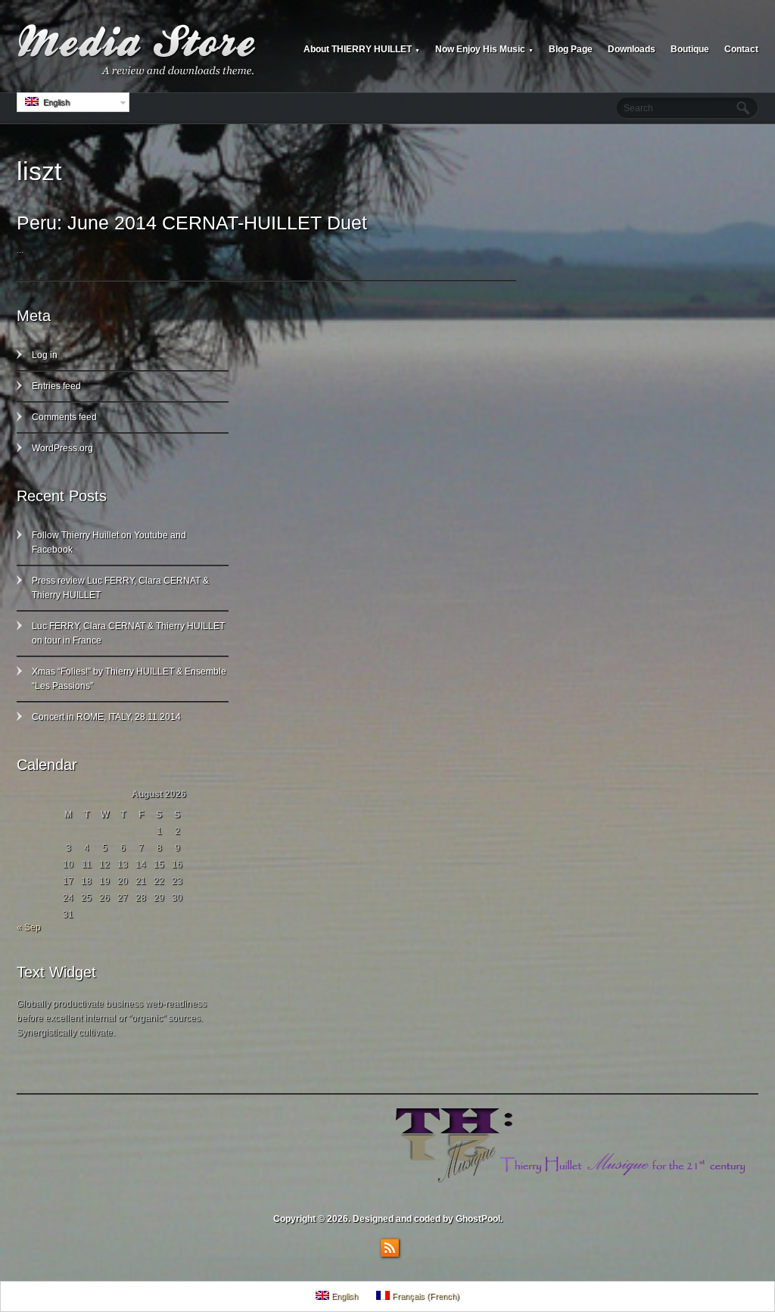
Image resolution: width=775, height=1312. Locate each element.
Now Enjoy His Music (484, 49)
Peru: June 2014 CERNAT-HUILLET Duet (192, 222)
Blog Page (571, 49)
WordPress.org (62, 448)
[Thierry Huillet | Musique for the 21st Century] (138, 49)
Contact (741, 49)
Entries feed (56, 386)
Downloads (631, 49)
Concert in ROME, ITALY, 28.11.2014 (106, 717)
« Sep (29, 927)
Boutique (690, 49)
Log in (45, 355)
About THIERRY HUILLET (361, 49)
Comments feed (64, 417)
